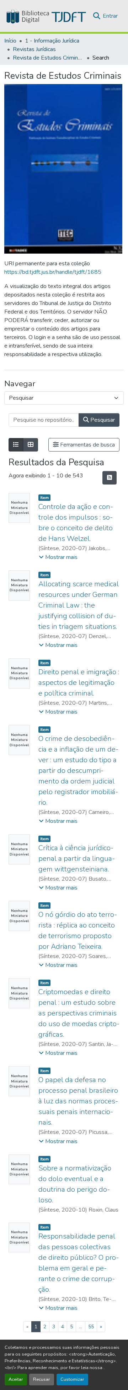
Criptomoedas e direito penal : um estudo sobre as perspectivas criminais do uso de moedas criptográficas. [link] (78, 1013)
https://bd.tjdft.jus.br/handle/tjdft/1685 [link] (52, 272)
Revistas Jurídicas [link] (34, 49)
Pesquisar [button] (102, 420)
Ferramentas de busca (87, 445)
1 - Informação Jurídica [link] (52, 41)
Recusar (41, 1379)
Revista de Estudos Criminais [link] (48, 58)
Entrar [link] (110, 16)
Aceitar (16, 1379)
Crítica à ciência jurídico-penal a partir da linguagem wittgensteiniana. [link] (76, 858)
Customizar (72, 1379)
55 (91, 1326)
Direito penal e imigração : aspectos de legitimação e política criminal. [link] (78, 682)
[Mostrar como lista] (16, 445)
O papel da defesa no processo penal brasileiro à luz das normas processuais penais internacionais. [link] (78, 1101)
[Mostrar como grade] (30, 445)
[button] (45, 16)
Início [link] (10, 41)
